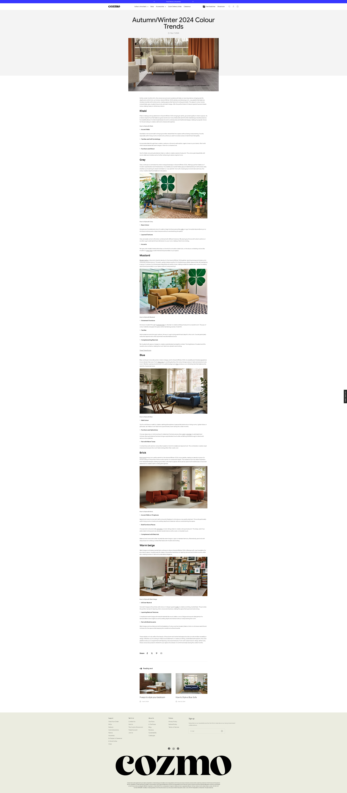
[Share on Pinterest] (156, 653)
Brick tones (143, 457)
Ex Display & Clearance (115, 738)
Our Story (152, 721)
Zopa (110, 744)
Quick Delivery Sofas (175, 6)
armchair (189, 434)
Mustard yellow (144, 260)
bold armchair (161, 325)
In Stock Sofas (112, 741)
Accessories (160, 6)
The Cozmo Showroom (135, 727)
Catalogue (152, 735)
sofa (183, 434)
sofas (182, 229)
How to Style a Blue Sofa (186, 697)
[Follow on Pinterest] (178, 749)
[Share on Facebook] (147, 653)
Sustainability (153, 733)
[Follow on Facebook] (169, 749)
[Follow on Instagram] (173, 748)
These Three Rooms (145, 350)
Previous (154, 2)
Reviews (151, 730)
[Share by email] (161, 653)
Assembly (111, 735)
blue (177, 364)
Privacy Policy (173, 721)
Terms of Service (174, 727)
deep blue (149, 250)
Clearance (187, 6)
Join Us (130, 733)
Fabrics (110, 733)
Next (193, 2)
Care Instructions (113, 730)
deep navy (161, 362)
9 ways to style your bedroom (152, 697)
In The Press (152, 724)
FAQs (110, 724)
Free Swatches (210, 6)
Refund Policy (173, 724)
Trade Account (132, 730)
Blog (150, 727)
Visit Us (130, 724)
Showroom (221, 6)
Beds (152, 6)
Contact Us (131, 721)
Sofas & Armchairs (140, 6)
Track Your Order (113, 721)
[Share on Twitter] (152, 653)
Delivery (110, 727)
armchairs (159, 529)
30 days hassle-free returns (173, 1)
